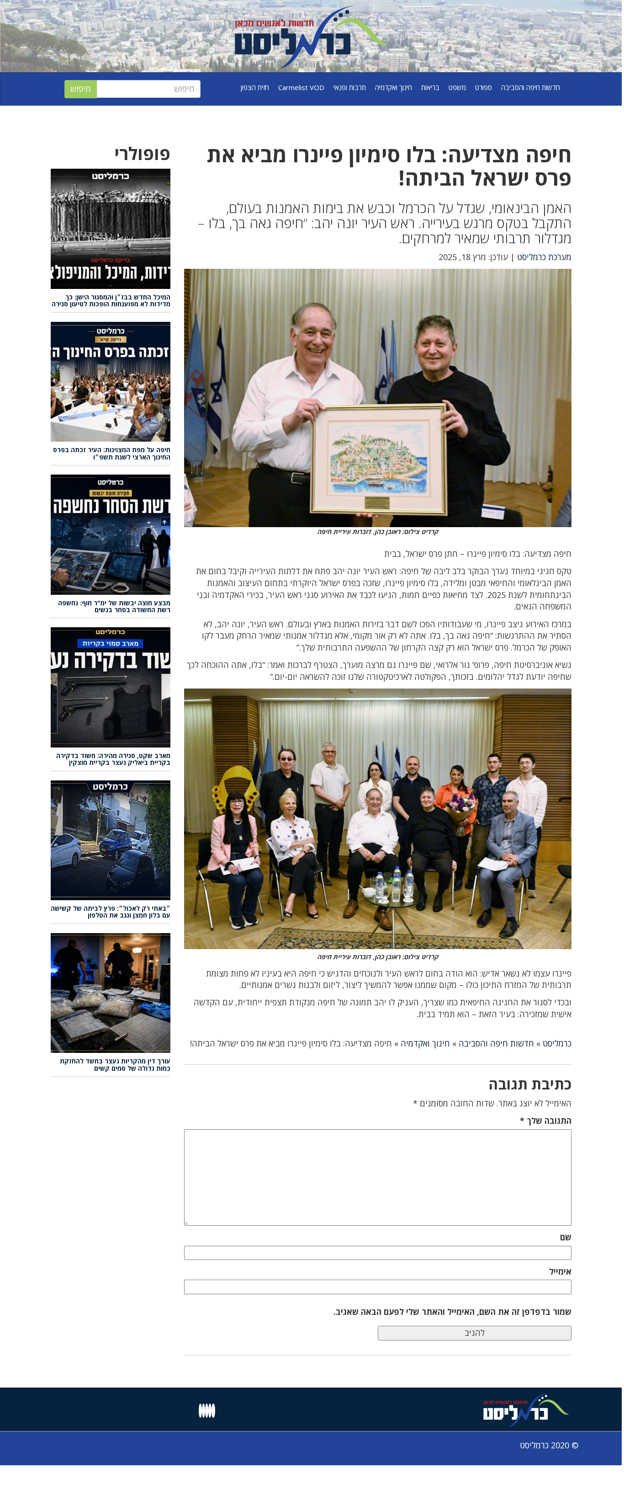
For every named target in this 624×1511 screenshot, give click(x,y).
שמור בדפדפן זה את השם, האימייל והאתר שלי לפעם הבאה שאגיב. (452, 1311)
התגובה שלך (545, 1120)
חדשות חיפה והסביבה (530, 87)
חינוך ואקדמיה (393, 87)
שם (565, 1237)
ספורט (483, 87)
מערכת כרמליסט (544, 256)
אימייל (560, 1271)
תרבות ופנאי (349, 87)
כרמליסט (557, 1043)
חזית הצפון (255, 87)
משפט (457, 87)
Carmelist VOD (301, 87)
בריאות (430, 87)
